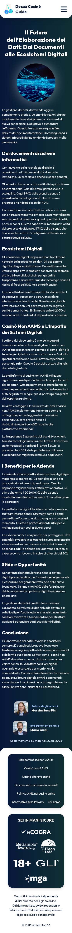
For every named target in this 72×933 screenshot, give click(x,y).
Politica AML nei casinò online (36, 793)
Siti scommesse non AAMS (36, 760)
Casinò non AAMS (36, 768)
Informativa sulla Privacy (28, 802)
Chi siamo (54, 802)
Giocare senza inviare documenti (36, 785)
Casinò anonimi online (36, 776)
